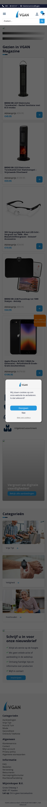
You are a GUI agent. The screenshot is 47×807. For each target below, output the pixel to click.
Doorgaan (23, 408)
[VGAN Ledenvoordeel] (23, 14)
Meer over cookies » (24, 418)
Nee (23, 412)
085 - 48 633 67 (11, 6)
